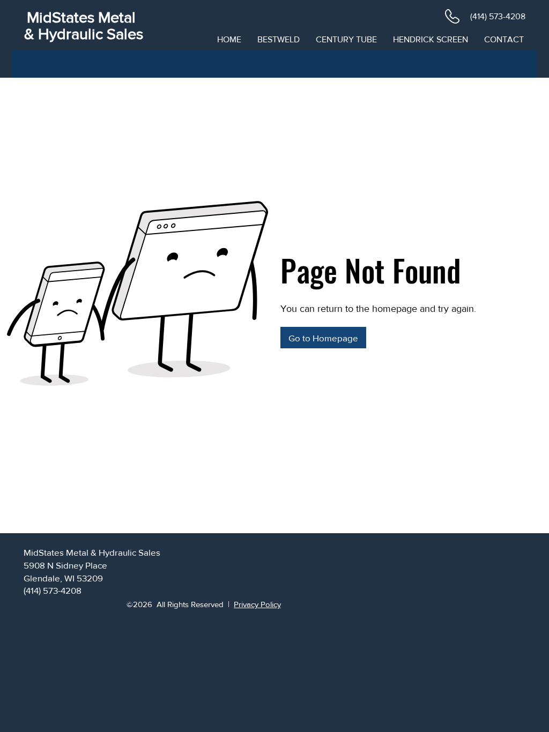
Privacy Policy (257, 604)
